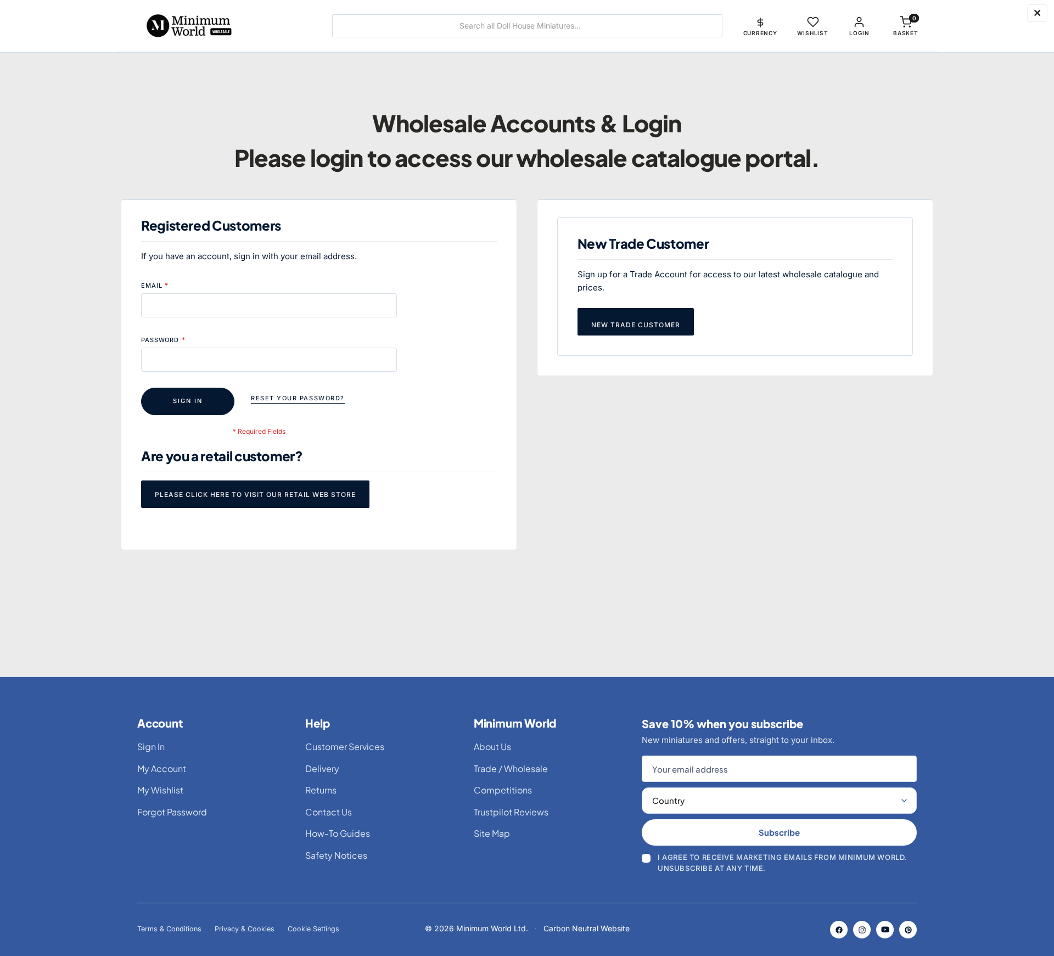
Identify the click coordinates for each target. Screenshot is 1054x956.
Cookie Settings (313, 929)
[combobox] (527, 25)
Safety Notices (336, 855)
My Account (161, 768)
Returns (321, 790)
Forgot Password (172, 812)
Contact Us (328, 812)
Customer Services (344, 746)
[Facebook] (839, 929)
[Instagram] (862, 929)
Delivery (322, 768)
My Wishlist (160, 790)
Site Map (492, 833)
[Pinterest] (908, 929)
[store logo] (222, 26)
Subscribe (779, 832)
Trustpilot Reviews (511, 812)
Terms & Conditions (169, 929)
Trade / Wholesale (511, 768)
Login (859, 33)
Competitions (503, 790)
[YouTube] (885, 929)
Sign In (151, 746)
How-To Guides (337, 833)
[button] (760, 26)
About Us (492, 746)
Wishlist (812, 33)
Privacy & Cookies (244, 929)
